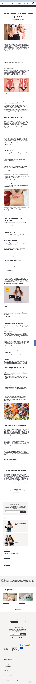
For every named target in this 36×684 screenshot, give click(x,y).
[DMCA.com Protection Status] (30, 681)
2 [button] (16, 609)
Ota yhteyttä (22, 621)
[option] (10, 601)
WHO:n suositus (14, 649)
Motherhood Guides (7, 551)
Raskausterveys (6, 662)
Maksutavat (6, 649)
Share (32, 5)
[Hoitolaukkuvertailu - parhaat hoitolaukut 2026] (10, 597)
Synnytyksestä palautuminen (8, 664)
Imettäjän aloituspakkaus (8, 675)
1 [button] (15, 609)
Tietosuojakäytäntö (7, 651)
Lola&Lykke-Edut (15, 647)
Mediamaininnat (15, 648)
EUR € (14, 677)
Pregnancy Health (6, 565)
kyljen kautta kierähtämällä (8, 244)
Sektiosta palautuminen (7, 665)
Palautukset (6, 648)
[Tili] (32, 3)
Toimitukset (5, 647)
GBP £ (17, 677)
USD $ (23, 677)
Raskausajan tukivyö (7, 672)
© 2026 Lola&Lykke (7, 681)
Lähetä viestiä (14, 621)
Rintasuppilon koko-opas (8, 660)
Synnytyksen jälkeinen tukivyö (8, 674)
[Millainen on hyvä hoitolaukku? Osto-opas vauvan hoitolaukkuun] (26, 597)
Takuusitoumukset (6, 646)
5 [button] (19, 609)
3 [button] (17, 609)
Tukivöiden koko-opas (7, 666)
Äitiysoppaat (8, 5)
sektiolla (5, 280)
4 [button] (18, 609)
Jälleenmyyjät (6, 652)
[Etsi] (30, 3)
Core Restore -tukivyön (11, 278)
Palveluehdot (6, 650)
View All (32, 589)
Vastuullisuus (14, 646)
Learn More (16, 528)
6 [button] (20, 609)
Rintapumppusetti (6, 671)
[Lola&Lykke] (16, 3)
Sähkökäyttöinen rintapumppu (8, 670)
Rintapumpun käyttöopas (8, 659)
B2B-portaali (14, 651)
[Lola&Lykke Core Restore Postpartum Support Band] (16, 294)
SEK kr (20, 677)
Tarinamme (14, 644)
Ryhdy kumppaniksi (15, 650)
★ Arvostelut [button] (35, 343)
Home (3, 5)
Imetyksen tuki (6, 661)
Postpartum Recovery (15, 19)
